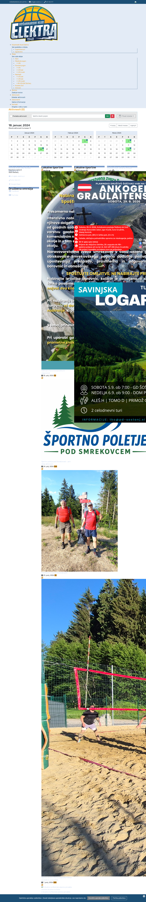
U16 (18, 68)
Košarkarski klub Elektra (18, 2)
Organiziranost (20, 49)
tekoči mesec (123, 125)
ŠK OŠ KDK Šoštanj (24, 83)
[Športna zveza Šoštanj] (135, 2)
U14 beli (20, 70)
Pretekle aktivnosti (20, 116)
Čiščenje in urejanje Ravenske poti (54, 573)
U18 (18, 63)
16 (129, 149)
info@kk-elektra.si (18, 176)
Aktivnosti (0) (17, 109)
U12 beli (20, 77)
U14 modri (21, 72)
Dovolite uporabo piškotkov (98, 898)
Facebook (15, 191)
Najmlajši (18, 74)
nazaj (113, 125)
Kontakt (19, 106)
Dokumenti (18, 101)
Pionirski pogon (20, 65)
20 (41, 149)
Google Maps (15, 184)
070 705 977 (49, 2)
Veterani (18, 88)
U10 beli (20, 79)
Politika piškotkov (119, 898)
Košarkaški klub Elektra (20, 46)
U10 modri (21, 81)
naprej (132, 125)
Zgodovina (18, 52)
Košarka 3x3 (19, 85)
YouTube (14, 195)
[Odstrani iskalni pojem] (112, 116)
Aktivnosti (18, 96)
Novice (17, 91)
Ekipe (17, 55)
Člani (16, 59)
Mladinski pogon (20, 61)
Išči (107, 116)
